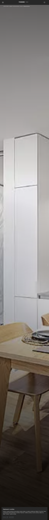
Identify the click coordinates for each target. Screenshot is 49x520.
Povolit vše (5, 517)
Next (47, 265)
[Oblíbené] (44, 2)
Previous (1, 265)
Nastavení (11, 517)
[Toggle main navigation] (3, 2)
